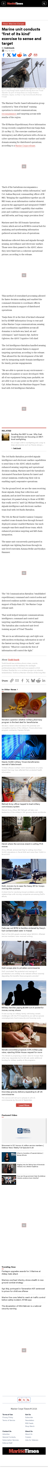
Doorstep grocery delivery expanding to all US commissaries (22, 1093)
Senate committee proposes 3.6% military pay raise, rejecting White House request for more (22, 1051)
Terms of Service (8, 1420)
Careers (28, 1437)
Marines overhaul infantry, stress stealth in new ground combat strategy (23, 1281)
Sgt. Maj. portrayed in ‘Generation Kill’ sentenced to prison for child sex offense (23, 1290)
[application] (24, 1130)
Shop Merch (29, 1426)
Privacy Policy (7, 1417)
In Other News (9, 689)
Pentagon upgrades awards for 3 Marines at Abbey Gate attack (21, 1272)
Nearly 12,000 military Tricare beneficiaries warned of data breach (20, 763)
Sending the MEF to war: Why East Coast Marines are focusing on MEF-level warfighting (27, 437)
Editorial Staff (7, 1443)
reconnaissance (9, 114)
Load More (24, 1105)
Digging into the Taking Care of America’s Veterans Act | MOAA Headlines (31, 1165)
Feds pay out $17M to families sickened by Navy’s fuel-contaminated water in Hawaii (23, 929)
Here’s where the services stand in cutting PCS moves (22, 845)
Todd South (9, 48)
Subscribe (29, 1417)
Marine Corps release (25, 145)
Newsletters (29, 1420)
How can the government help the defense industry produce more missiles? (31, 1177)
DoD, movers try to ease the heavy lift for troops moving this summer (23, 887)
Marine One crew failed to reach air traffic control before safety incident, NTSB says (23, 1298)
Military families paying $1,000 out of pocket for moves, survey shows (23, 1009)
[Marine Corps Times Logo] (15, 3)
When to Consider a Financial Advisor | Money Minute (30, 1154)
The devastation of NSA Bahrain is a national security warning (21, 1307)
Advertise (5, 1434)
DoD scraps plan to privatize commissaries (21, 967)
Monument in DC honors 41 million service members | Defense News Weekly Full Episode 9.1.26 (23, 1146)
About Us (28, 1434)
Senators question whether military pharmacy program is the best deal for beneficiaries (22, 721)
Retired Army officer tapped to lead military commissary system (21, 805)
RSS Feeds (29, 1423)
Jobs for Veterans (31, 1440)
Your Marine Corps (13, 23)
